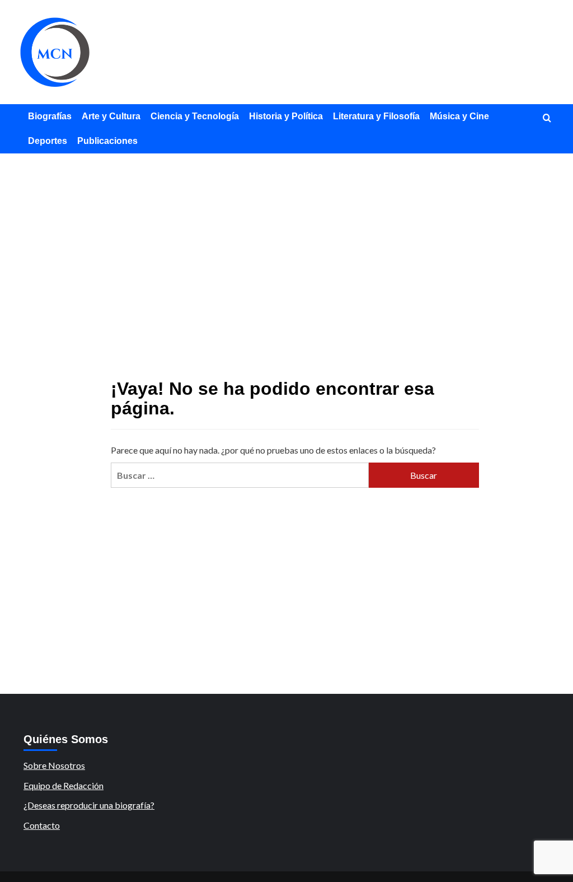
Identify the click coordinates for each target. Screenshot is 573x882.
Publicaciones (107, 141)
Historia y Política (286, 116)
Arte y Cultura (111, 116)
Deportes (47, 141)
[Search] (547, 118)
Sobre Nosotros (54, 765)
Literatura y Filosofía (376, 116)
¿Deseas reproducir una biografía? (89, 805)
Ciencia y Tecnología (195, 116)
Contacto (42, 825)
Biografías (50, 116)
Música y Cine (459, 116)
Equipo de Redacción (64, 785)
